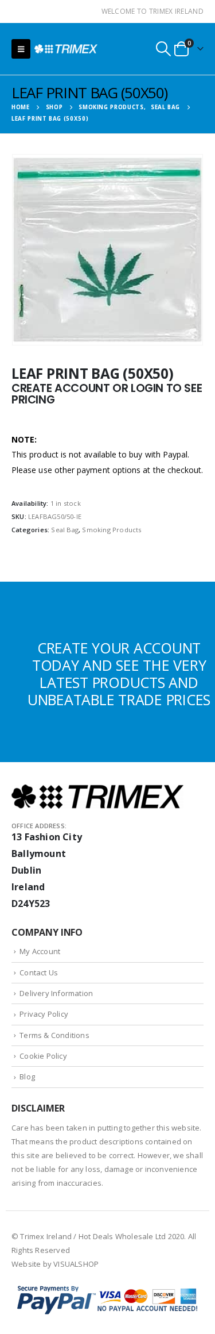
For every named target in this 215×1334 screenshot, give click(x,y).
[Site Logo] (65, 48)
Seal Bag (65, 529)
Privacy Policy (43, 1014)
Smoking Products (111, 529)
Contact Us (38, 972)
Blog (27, 1076)
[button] (20, 49)
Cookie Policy (43, 1056)
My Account (39, 951)
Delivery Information (56, 993)
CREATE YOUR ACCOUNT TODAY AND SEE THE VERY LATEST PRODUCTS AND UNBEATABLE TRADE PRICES (119, 673)
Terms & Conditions (54, 1035)
